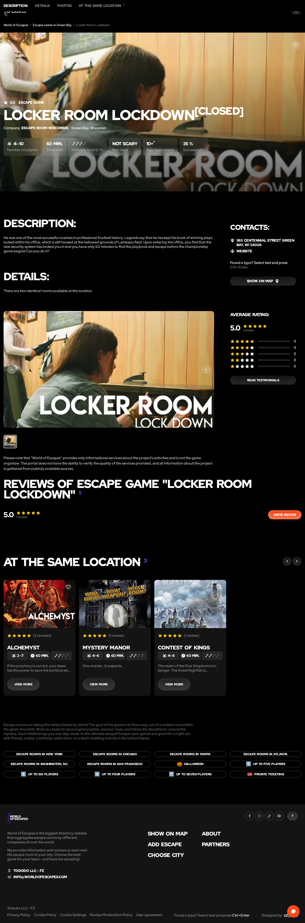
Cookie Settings (73, 915)
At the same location (101, 6)
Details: (42, 6)
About (211, 833)
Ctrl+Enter (238, 267)
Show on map (168, 833)
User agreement (149, 915)
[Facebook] (249, 815)
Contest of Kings (184, 647)
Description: (16, 6)
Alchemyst (23, 647)
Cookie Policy (45, 915)
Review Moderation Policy (111, 915)
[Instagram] (259, 815)
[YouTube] (279, 815)
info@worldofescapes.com (40, 877)
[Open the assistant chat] (293, 911)
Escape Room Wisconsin (44, 128)
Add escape (165, 844)
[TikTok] (269, 815)
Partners (215, 844)
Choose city (166, 855)
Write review (285, 515)
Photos (64, 6)
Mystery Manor (106, 647)
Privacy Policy (18, 915)
